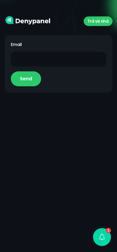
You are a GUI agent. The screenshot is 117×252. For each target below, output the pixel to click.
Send (26, 78)
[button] (102, 237)
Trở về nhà (98, 21)
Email (16, 44)
